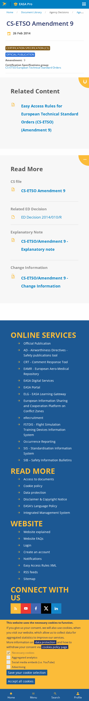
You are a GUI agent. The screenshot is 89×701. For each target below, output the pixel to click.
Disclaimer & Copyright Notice (45, 499)
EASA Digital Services (39, 380)
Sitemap (29, 579)
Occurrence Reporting (40, 441)
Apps (84, 4)
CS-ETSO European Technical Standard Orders (33, 67)
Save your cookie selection (27, 673)
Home (9, 12)
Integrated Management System (47, 513)
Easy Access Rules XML (40, 565)
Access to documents (39, 479)
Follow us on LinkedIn (56, 608)
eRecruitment (33, 418)
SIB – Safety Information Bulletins (48, 460)
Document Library (31, 12)
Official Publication (37, 343)
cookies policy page (54, 647)
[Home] (11, 695)
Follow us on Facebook (36, 608)
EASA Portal (32, 387)
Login (27, 545)
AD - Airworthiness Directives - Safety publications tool (46, 352)
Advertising (18, 667)
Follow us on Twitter (46, 608)
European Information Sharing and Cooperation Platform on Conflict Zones (46, 406)
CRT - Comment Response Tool (46, 362)
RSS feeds (31, 572)
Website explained (37, 532)
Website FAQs (33, 539)
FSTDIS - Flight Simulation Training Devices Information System (44, 429)
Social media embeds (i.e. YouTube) (33, 662)
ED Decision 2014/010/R (41, 217)
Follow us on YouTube (26, 608)
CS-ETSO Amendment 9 (43, 190)
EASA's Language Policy (40, 506)
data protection (45, 642)
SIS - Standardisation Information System (48, 450)
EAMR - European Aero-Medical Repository (46, 371)
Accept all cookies (20, 681)
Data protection (35, 492)
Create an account (37, 552)
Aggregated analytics (24, 657)
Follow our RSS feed (16, 608)
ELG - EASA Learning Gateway (45, 394)
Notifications (33, 559)
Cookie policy (33, 486)
